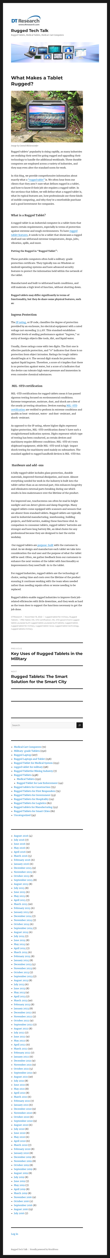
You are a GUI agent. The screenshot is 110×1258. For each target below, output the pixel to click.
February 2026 (22, 859)
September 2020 (23, 1120)
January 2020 (21, 1153)
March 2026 (21, 855)
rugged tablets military (22, 629)
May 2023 (19, 992)
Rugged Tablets (23, 775)
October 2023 (21, 972)
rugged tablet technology (67, 626)
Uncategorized (22, 815)
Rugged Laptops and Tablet (29, 758)
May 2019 (19, 1185)
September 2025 (23, 880)
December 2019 (22, 1157)
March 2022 (21, 1048)
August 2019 (21, 1173)
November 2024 (23, 920)
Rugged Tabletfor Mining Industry (33, 771)
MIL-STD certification (41, 620)
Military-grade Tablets (27, 750)
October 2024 (21, 924)
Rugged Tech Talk (29, 30)
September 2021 (23, 1072)
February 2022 (22, 1052)
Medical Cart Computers (27, 746)
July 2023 (19, 984)
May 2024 (19, 944)
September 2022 (23, 1024)
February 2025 (22, 908)
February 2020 (22, 1149)
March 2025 (21, 904)
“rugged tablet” (36, 179)
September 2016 (23, 1205)
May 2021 (19, 1088)
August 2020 (21, 1124)
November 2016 (23, 1197)
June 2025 (19, 892)
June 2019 (19, 1181)
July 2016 (19, 1213)
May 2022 (19, 1040)
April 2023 (19, 996)
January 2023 (21, 1008)
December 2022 (23, 1012)
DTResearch (16, 617)
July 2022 (19, 1032)
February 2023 (22, 1004)
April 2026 (20, 851)
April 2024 (20, 948)
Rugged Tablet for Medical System (33, 763)
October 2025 (21, 876)
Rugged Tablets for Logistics (30, 803)
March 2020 (21, 1145)
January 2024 (21, 960)
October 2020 (21, 1116)
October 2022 (21, 1020)
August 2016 (21, 1209)
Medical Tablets (26, 779)
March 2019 (20, 1193)
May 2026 (19, 847)
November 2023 (23, 968)
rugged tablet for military (56, 617)
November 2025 (23, 872)
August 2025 (21, 884)
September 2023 (23, 976)
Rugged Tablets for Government (32, 795)
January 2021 (21, 1104)
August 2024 (21, 932)
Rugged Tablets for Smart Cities (32, 811)
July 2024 (19, 936)
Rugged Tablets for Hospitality (31, 799)
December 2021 (22, 1060)
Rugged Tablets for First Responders (34, 791)
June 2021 (19, 1084)
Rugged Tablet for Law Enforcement (37, 783)
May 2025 (19, 896)
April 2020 (20, 1141)
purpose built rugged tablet (30, 623)
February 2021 (22, 1100)
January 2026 (21, 863)
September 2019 (23, 1169)
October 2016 (21, 1201)
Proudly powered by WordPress (44, 1249)
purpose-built (45, 545)
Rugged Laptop (22, 754)
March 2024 (21, 952)
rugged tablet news (45, 626)
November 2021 (23, 1064)
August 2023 (21, 980)
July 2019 (19, 1177)
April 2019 (19, 1189)
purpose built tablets (54, 623)
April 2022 (20, 1044)
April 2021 (19, 1092)
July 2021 (19, 1080)
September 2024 (23, 928)
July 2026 (19, 839)
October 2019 (21, 1165)
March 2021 (20, 1096)
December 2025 (23, 867)
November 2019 (23, 1161)
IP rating (20, 322)
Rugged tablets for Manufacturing (33, 807)
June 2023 (19, 988)
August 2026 (21, 835)
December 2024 (23, 916)
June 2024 (19, 940)
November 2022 (23, 1016)
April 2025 (20, 900)
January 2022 (21, 1056)
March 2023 (20, 1000)
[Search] (79, 725)
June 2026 (19, 843)
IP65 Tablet (25, 620)
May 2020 (19, 1137)
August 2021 (21, 1076)
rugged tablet (71, 623)
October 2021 (21, 1068)
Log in (14, 1233)
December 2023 (23, 964)
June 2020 (19, 1133)
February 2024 (22, 956)
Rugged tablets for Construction (32, 787)
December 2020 (23, 1108)
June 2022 (19, 1036)
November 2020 (23, 1112)
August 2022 (21, 1028)
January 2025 (21, 912)
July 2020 (19, 1128)
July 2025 (19, 888)
